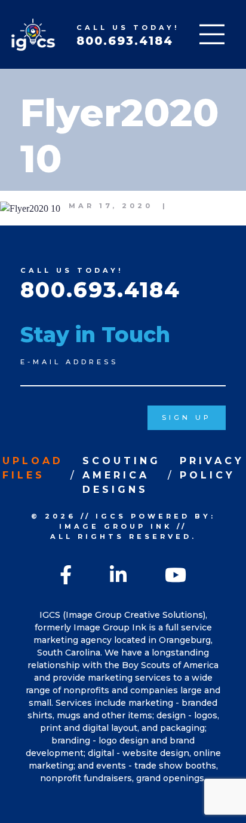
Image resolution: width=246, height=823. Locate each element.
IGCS (111, 516)
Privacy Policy (212, 468)
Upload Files (32, 468)
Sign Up (186, 417)
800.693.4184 (124, 40)
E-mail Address (69, 362)
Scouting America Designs (121, 475)
